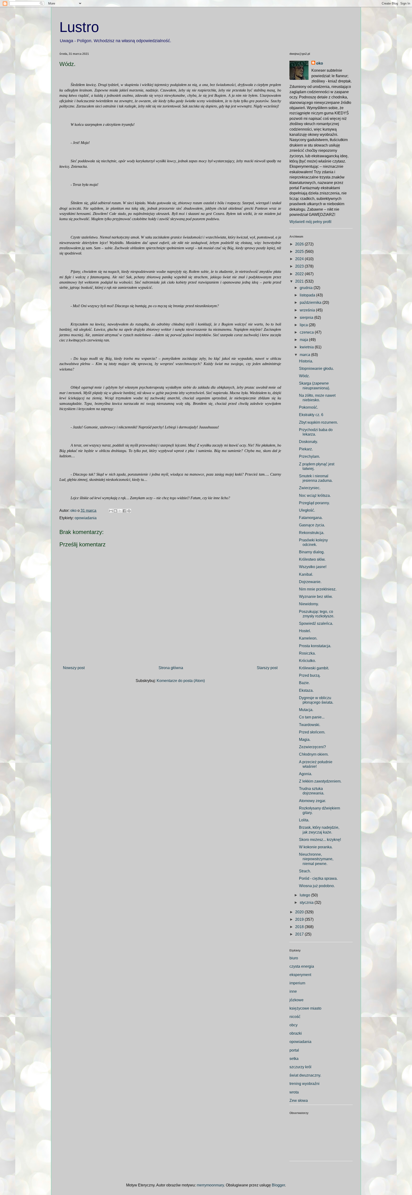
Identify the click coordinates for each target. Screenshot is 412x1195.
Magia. (304, 739)
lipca (304, 325)
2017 (300, 934)
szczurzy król (300, 1067)
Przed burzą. (309, 675)
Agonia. (305, 774)
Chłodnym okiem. (314, 754)
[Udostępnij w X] (120, 511)
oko (319, 63)
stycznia (307, 902)
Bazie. (304, 683)
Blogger (278, 1185)
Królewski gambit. (314, 668)
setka (294, 1059)
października (311, 302)
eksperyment (300, 975)
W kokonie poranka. (316, 847)
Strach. (305, 871)
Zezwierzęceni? (312, 747)
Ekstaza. (306, 690)
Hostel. (305, 631)
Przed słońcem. (312, 732)
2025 (300, 251)
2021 (300, 281)
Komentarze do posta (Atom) (181, 681)
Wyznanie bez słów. (316, 597)
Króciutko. (307, 661)
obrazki (295, 1033)
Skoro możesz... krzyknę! (320, 840)
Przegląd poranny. (314, 503)
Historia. (306, 361)
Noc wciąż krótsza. (315, 495)
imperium (297, 983)
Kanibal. (306, 574)
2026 (300, 244)
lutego (305, 895)
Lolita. (304, 820)
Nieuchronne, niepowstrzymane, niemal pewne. (316, 858)
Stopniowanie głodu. (316, 368)
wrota (294, 1092)
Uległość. (307, 510)
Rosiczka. (307, 653)
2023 (300, 266)
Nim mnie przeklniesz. (317, 589)
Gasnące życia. (312, 525)
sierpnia (307, 317)
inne (293, 991)
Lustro (79, 27)
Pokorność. (308, 407)
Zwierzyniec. (309, 488)
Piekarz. (306, 449)
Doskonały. (308, 442)
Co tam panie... (311, 717)
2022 (300, 274)
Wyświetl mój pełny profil (310, 222)
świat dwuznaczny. (305, 1075)
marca (305, 355)
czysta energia (301, 966)
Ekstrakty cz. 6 (311, 415)
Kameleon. (308, 638)
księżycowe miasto (305, 1008)
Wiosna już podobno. (317, 886)
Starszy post (267, 668)
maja (304, 340)
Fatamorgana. (311, 518)
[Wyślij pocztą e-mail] (110, 511)
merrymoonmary (210, 1185)
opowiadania (86, 518)
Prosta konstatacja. (315, 646)
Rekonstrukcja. (311, 533)
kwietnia (307, 347)
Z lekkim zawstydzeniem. (320, 781)
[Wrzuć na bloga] (115, 511)
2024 (300, 259)
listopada (308, 295)
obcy (293, 1025)
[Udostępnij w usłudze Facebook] (124, 511)
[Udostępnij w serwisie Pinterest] (129, 511)
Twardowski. (309, 725)
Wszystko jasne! (312, 567)
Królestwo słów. (312, 559)
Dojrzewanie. (310, 582)
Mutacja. (306, 710)
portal (294, 1050)
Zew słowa (298, 1100)
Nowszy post (74, 668)
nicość (294, 1017)
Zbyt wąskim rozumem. (318, 422)
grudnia (307, 288)
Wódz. (304, 376)
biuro (293, 958)
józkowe (296, 1000)
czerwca (307, 332)
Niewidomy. (309, 604)
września (308, 310)
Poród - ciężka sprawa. (318, 878)
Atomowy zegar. (312, 801)
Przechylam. (309, 456)
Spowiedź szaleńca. (316, 623)
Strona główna (171, 668)
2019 (300, 919)
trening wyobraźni (304, 1084)
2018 (300, 927)
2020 (300, 912)
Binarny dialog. (311, 552)
